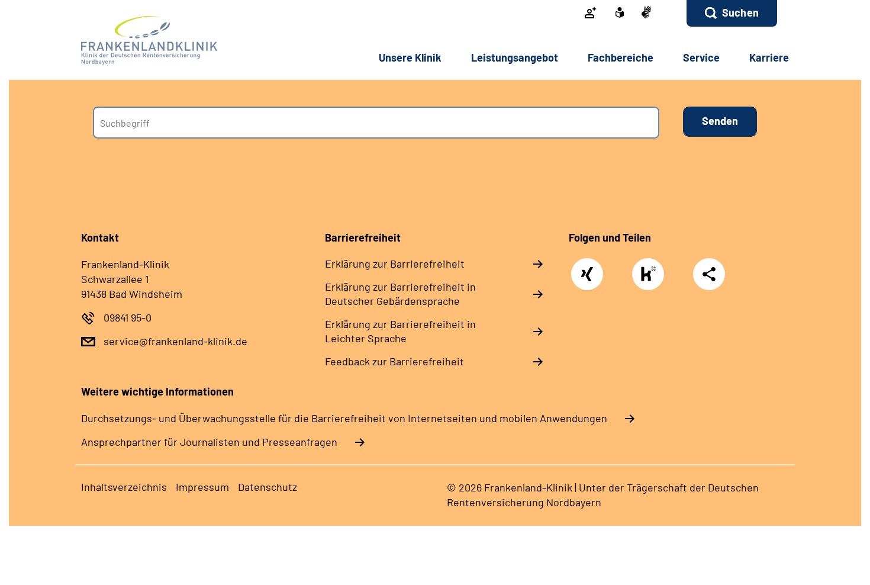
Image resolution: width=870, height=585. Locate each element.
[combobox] (376, 123)
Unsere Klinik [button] (410, 57)
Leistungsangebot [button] (514, 57)
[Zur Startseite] (160, 40)
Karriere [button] (769, 57)
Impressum (202, 486)
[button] (732, 13)
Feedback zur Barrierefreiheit (394, 361)
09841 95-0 (128, 317)
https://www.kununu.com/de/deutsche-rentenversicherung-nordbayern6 (651, 277)
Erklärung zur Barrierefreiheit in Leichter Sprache (400, 331)
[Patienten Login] (591, 13)
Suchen (740, 12)
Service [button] (701, 57)
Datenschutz (267, 486)
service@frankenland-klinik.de (175, 341)
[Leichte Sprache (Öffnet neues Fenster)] (620, 13)
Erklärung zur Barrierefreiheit (395, 263)
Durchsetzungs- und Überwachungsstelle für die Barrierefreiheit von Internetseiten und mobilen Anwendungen (344, 418)
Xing (587, 268)
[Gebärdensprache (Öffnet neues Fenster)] (646, 13)
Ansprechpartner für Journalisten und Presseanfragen (209, 441)
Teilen (709, 274)
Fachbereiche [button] (620, 57)
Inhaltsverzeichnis (124, 486)
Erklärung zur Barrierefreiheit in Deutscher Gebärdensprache (400, 293)
